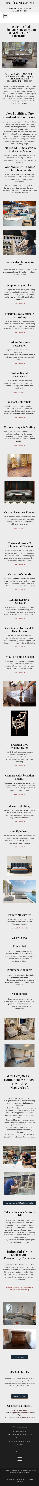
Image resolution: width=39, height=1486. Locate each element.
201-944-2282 (19, 1452)
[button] (5, 16)
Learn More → (19, 303)
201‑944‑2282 (21, 1418)
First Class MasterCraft (19, 2)
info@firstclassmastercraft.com (22, 1421)
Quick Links (19, 1460)
